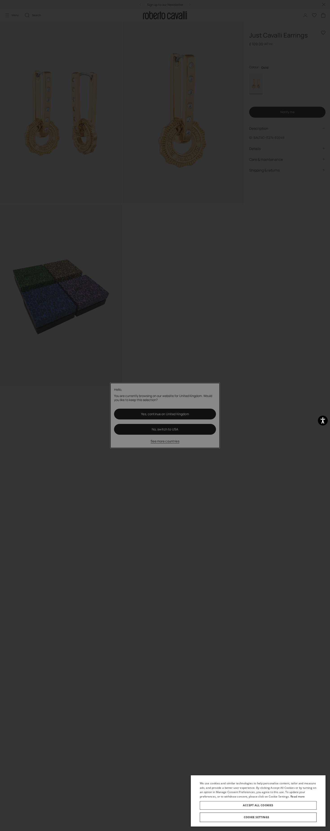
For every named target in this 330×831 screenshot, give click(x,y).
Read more (297, 796)
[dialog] (258, 801)
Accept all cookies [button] (258, 805)
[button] (258, 817)
